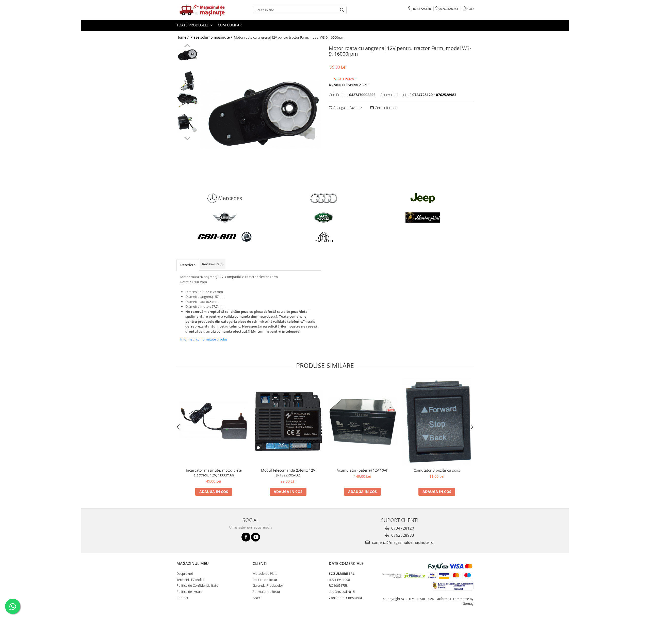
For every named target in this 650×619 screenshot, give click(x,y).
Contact (182, 597)
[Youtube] (255, 537)
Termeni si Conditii (190, 579)
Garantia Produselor (268, 585)
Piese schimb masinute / (211, 37)
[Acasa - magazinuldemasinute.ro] (201, 10)
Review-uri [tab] (212, 264)
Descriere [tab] (187, 264)
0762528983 (402, 535)
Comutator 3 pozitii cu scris (437, 470)
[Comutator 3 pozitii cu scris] (437, 421)
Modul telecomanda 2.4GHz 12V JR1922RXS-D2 (288, 472)
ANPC (257, 597)
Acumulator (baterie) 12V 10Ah (362, 470)
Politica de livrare (189, 591)
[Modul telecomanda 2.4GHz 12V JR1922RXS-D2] (288, 422)
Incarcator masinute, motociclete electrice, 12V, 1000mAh (214, 472)
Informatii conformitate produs (204, 339)
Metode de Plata (265, 573)
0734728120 (402, 528)
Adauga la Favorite (347, 107)
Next (187, 137)
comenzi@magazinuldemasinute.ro (402, 542)
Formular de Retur (266, 591)
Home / (183, 37)
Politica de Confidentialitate (197, 585)
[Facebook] (245, 537)
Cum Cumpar (230, 25)
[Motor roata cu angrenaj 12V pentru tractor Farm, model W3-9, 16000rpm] (261, 114)
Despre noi (184, 573)
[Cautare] (342, 10)
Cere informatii (386, 107)
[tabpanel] (261, 114)
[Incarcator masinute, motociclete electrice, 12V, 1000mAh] (213, 421)
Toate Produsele (193, 25)
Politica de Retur (265, 579)
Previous (187, 46)
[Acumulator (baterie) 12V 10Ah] (362, 421)
